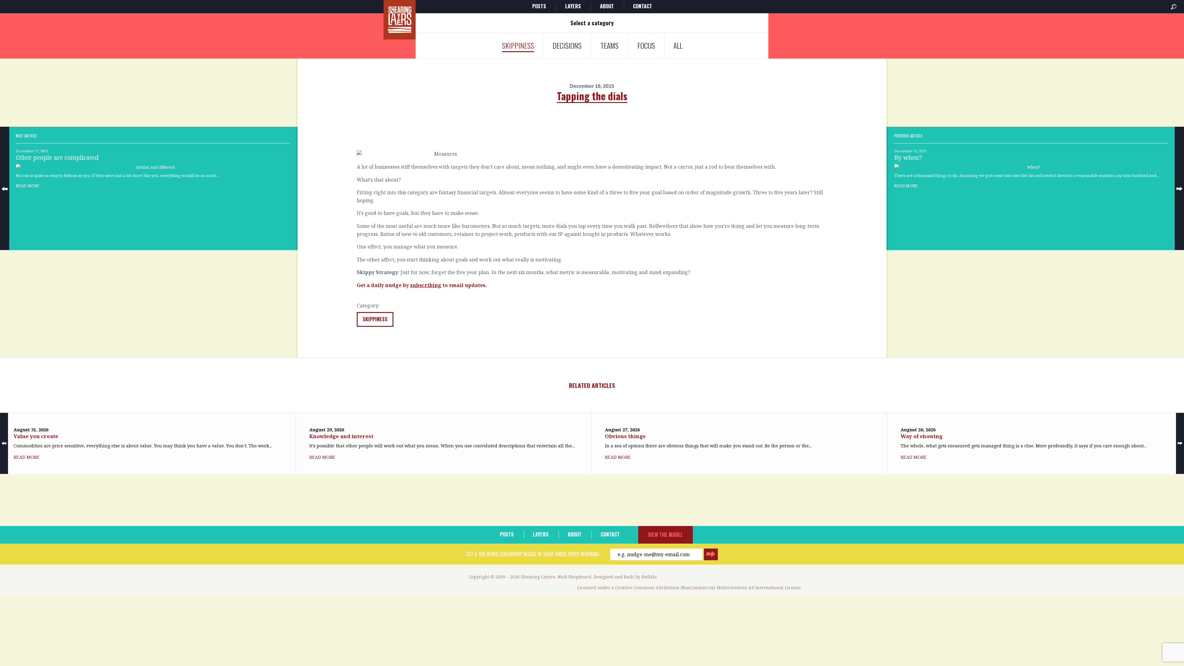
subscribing (425, 285)
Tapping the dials (592, 95)
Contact (642, 6)
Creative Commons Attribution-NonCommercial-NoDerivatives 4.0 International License (708, 587)
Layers (573, 6)
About (607, 6)
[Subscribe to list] (711, 554)
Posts (539, 6)
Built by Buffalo (640, 577)
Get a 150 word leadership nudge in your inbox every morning (532, 554)
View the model (665, 534)
